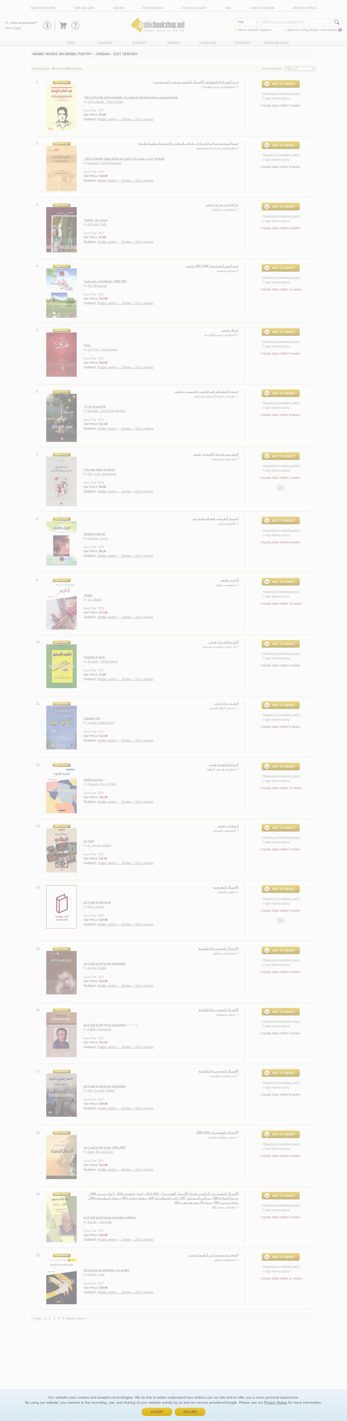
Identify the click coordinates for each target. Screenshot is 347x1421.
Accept (157, 1412)
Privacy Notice (275, 1402)
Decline (190, 1412)
